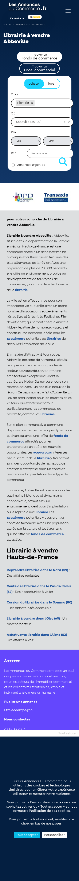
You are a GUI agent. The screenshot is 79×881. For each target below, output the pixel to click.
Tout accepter (27, 835)
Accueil (7, 24)
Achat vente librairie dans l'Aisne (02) (37, 635)
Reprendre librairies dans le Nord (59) (37, 570)
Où (13, 113)
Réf (13, 153)
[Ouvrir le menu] (68, 11)
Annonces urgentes (31, 164)
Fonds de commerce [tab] (39, 56)
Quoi (14, 94)
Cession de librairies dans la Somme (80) (39, 602)
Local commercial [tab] (39, 68)
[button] (32, 103)
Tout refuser (67, 733)
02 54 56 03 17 (14, 730)
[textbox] (52, 103)
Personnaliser (54, 835)
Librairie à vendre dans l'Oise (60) (33, 618)
